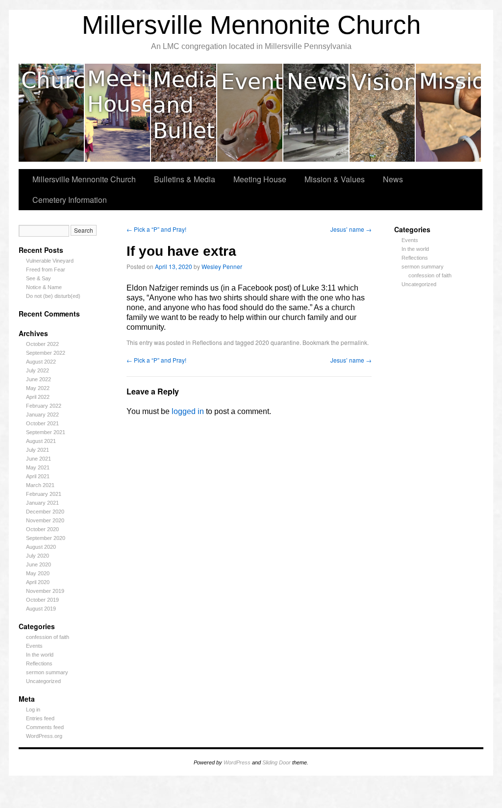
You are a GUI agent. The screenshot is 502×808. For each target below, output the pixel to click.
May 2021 (38, 467)
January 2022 (42, 414)
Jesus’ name (351, 229)
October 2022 (42, 344)
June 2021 (38, 459)
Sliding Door (276, 762)
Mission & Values (448, 113)
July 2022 (37, 370)
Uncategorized (43, 681)
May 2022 (38, 388)
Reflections (39, 663)
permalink (354, 342)
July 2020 (37, 556)
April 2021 (38, 476)
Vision (383, 113)
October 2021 (42, 423)
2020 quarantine (277, 342)
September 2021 (45, 432)
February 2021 (43, 494)
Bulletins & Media (184, 113)
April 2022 (38, 397)
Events (250, 113)
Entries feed (40, 718)
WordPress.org (44, 736)
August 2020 (41, 547)
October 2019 (42, 600)
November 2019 (45, 591)
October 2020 (42, 529)
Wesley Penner (221, 266)
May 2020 (38, 573)
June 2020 (38, 564)
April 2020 (38, 582)
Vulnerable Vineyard (50, 261)
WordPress (237, 762)
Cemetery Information (69, 199)
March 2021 (40, 485)
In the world (39, 655)
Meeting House (118, 113)
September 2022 (45, 353)
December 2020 (45, 511)
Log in (33, 709)
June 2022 (38, 379)
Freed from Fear (45, 269)
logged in (188, 411)
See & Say (38, 278)
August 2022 (41, 362)
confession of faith (47, 637)
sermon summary (47, 672)
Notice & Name (44, 287)
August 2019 (41, 609)
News (316, 113)
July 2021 (37, 450)
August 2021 (41, 441)
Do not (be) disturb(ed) (53, 296)
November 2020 (45, 520)
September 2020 (45, 538)
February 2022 (43, 406)
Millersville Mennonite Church (251, 24)
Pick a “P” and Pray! (156, 229)
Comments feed (45, 727)
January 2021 (42, 503)
